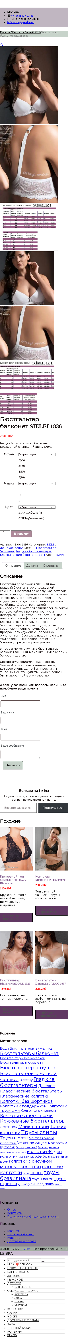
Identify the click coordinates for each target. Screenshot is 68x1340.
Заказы (13, 1324)
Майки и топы (33, 1126)
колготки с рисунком (30, 1161)
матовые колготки (20, 1166)
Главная (5, 32)
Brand (12, 1335)
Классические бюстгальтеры (22, 554)
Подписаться (53, 807)
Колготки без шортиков (26, 1101)
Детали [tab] (32, 565)
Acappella (21, 1294)
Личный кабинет (20, 1234)
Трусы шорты (14, 1138)
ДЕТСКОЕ (14, 1283)
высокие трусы (18, 1152)
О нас (11, 1209)
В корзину (21, 533)
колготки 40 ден (44, 1151)
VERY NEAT (21, 1305)
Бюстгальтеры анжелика (31, 1048)
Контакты (14, 1213)
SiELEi (37, 32)
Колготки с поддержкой (23, 1106)
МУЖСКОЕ (15, 1279)
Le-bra (27, 1248)
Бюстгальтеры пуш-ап (29, 1067)
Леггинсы (9, 1127)
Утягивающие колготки (42, 1143)
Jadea (18, 1298)
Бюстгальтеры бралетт (22, 1062)
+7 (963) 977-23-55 (22, 15)
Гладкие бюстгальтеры (33, 551)
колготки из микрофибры (25, 1156)
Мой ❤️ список (19, 1264)
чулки (22, 1184)
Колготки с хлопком (38, 1110)
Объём (9, 454)
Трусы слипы (39, 1132)
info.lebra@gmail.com (20, 22)
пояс (26, 1173)
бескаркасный (26, 1147)
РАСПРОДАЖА (18, 1272)
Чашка (9, 483)
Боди (4, 1048)
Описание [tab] (13, 565)
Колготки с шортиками (26, 1115)
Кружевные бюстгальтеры (33, 1121)
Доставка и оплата (21, 1241)
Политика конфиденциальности (33, 1216)
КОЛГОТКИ (15, 1309)
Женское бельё (22, 32)
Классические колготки (25, 1096)
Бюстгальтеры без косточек (22, 1058)
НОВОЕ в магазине (22, 1268)
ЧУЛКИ (12, 1312)
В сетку (26, 1080)
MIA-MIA (19, 1301)
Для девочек (23, 1287)
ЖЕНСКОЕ (14, 1275)
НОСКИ (12, 1316)
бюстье (43, 1147)
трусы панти (42, 1179)
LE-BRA (6, 1253)
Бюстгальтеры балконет (29, 1053)
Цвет (9, 506)
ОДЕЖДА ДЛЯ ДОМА (22, 1290)
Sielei (60, 554)
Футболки (7, 1147)
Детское (46, 1086)
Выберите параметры (12, 917)
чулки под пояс (39, 1184)
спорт (36, 1172)
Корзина (13, 1237)
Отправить (13, 765)
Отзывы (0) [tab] (51, 565)
